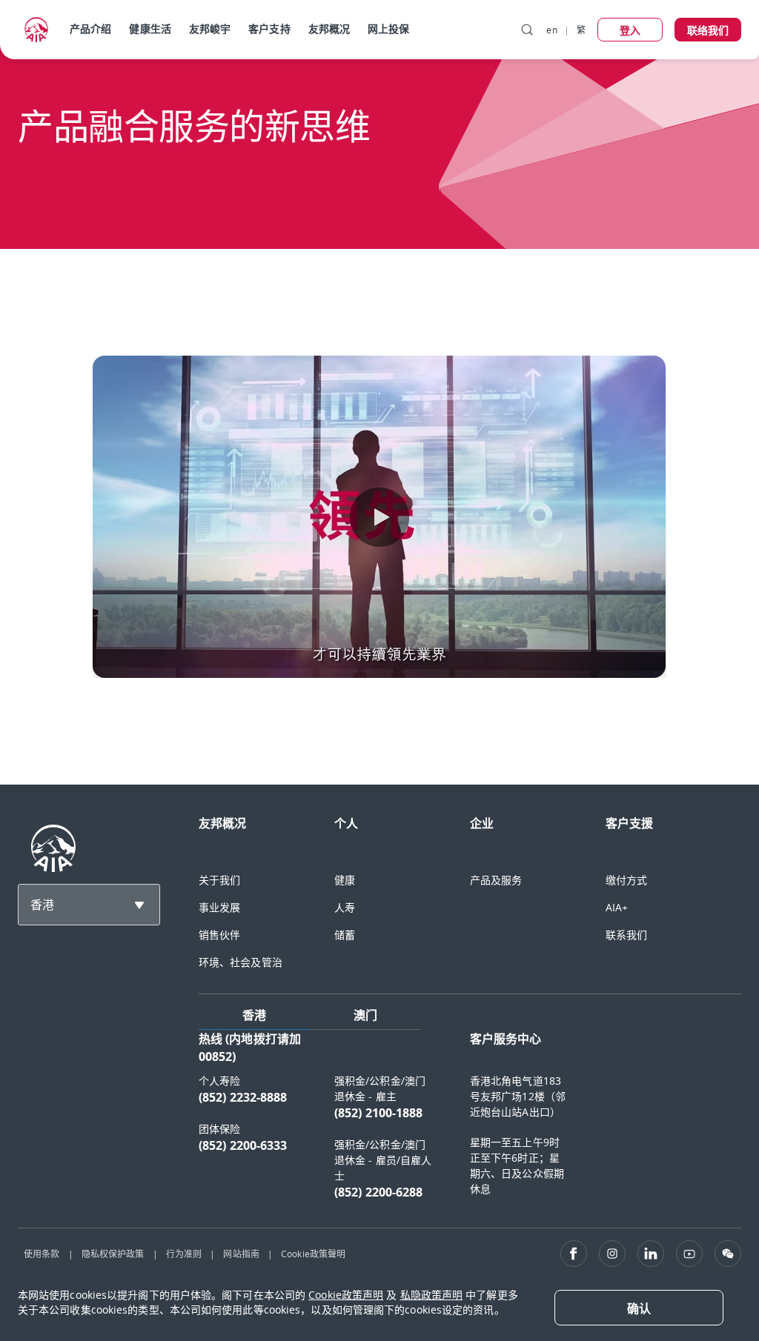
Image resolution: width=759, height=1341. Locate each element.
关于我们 (219, 880)
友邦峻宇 (210, 28)
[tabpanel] (470, 1123)
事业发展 (219, 907)
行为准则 (184, 1254)
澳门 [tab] (365, 1015)
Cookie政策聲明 (313, 1254)
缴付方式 (626, 880)
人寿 (344, 907)
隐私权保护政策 (113, 1254)
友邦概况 (329, 28)
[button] (379, 517)
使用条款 (41, 1254)
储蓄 (344, 935)
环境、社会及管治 (240, 962)
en (551, 30)
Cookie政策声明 (345, 1295)
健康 (344, 880)
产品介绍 (90, 28)
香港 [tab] (254, 1015)
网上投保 (388, 28)
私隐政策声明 (431, 1295)
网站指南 (241, 1254)
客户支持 (269, 28)
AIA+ (617, 907)
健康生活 (149, 28)
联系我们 (626, 935)
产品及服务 (496, 880)
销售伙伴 (219, 935)
